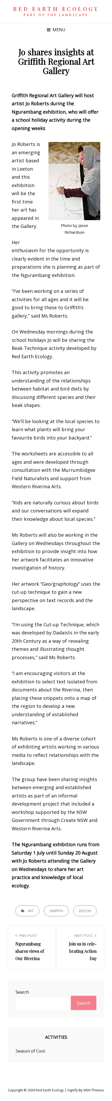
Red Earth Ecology (56, 8)
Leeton (85, 910)
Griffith (56, 910)
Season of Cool (30, 1051)
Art (31, 910)
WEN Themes (93, 1090)
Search (22, 992)
